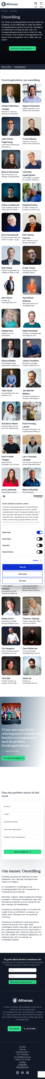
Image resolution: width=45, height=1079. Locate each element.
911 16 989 (30, 1029)
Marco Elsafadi (30, 489)
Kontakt (15, 1029)
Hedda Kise (7, 331)
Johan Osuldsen (30, 360)
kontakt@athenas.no (22, 1057)
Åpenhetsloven (22, 1067)
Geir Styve (7, 298)
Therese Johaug (30, 618)
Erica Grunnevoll (10, 235)
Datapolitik (22, 1064)
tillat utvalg (23, 574)
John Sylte (7, 390)
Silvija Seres (8, 618)
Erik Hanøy (7, 268)
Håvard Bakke (9, 360)
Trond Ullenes (29, 139)
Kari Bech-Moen (10, 423)
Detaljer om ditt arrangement (14, 837)
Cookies (22, 1062)
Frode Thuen (28, 268)
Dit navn (7, 806)
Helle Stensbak (30, 331)
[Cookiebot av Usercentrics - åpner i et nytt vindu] (33, 496)
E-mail (7, 814)
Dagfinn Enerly (29, 205)
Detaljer (36, 560)
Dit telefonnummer (11, 822)
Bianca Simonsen (10, 172)
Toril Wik (6, 678)
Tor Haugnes (8, 648)
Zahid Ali (26, 678)
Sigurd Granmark (31, 106)
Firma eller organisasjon (12, 829)
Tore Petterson (29, 648)
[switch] (40, 539)
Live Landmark (9, 489)
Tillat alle (22, 567)
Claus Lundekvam (11, 205)
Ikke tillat (22, 581)
